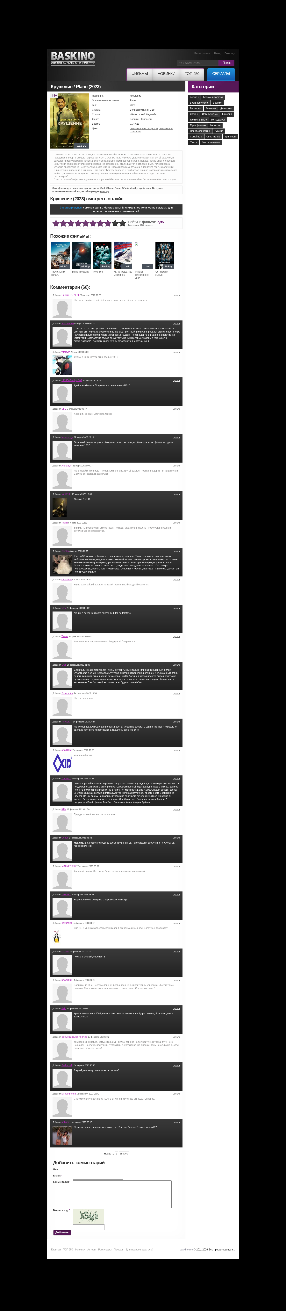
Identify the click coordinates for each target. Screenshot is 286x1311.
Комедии (227, 114)
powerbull (66, 980)
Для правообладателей (139, 1249)
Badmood (66, 1065)
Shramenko (67, 323)
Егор (64, 664)
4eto (63, 1008)
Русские (218, 131)
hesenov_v (67, 437)
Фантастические (211, 142)
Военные (211, 108)
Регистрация (202, 53)
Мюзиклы (215, 125)
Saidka (65, 551)
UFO (63, 408)
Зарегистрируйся (71, 207)
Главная (56, 1249)
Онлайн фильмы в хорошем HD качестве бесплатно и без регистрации (73, 59)
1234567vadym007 (71, 380)
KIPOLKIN (66, 721)
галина (65, 951)
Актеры (91, 1249)
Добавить (62, 1232)
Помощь (230, 53)
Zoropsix (66, 778)
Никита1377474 (70, 295)
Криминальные (198, 119)
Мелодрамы (218, 119)
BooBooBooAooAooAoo (74, 1037)
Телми (64, 636)
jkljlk (63, 809)
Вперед (124, 1153)
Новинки (80, 1249)
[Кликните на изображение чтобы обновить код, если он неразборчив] (88, 1210)
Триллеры (146, 119)
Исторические (210, 114)
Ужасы (193, 142)
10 (122, 223)
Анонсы (194, 97)
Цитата (176, 295)
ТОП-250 (68, 1249)
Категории (203, 86)
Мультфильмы (198, 125)
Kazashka (66, 923)
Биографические (199, 102)
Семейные (196, 136)
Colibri (64, 837)
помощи (104, 191)
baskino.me (186, 1249)
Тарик (64, 522)
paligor (65, 1122)
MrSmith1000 (68, 866)
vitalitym (65, 352)
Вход (217, 53)
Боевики (134, 119)
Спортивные (213, 136)
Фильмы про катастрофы (144, 128)
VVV (63, 608)
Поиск (226, 62)
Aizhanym (66, 465)
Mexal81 (66, 894)
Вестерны (195, 108)
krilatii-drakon (68, 1093)
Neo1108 (66, 494)
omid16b (66, 750)
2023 (132, 105)
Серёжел (66, 579)
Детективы (226, 108)
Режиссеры (104, 1249)
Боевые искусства (213, 97)
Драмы (194, 114)
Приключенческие (200, 131)
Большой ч (67, 693)
